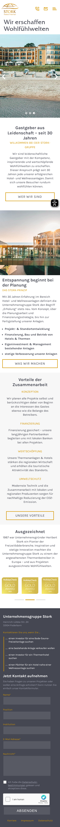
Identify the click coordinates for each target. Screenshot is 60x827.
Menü (54, 8)
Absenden (27, 811)
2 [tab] (30, 113)
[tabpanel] (30, 76)
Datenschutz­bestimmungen (23, 784)
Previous (4, 77)
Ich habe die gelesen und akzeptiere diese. (24, 785)
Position (7, 709)
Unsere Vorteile (30, 516)
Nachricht (10, 754)
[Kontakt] (45, 8)
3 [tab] (34, 113)
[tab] (19, 599)
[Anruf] (37, 8)
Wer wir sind (30, 197)
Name (10, 694)
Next (56, 77)
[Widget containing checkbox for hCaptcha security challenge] (26, 799)
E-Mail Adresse (12, 739)
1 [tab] (26, 113)
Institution (9, 724)
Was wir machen (30, 364)
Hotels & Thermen (17, 9)
